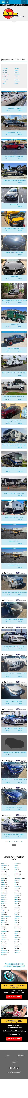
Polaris (15, 903)
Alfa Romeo (3, 865)
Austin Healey (4, 876)
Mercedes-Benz (17, 878)
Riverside (16, 72)
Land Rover (3, 952)
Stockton (16, 76)
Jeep (2, 937)
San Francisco (6, 74)
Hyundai (3, 924)
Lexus (2, 954)
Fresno (4, 81)
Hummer (3, 922)
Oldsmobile (16, 895)
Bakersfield (16, 74)
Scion (15, 920)
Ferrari (2, 903)
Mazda (15, 874)
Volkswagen (17, 944)
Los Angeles (5, 68)
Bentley (3, 878)
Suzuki (15, 933)
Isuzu (2, 933)
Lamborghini (4, 950)
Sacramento (5, 79)
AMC (2, 867)
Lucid (15, 867)
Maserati (16, 871)
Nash (15, 890)
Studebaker (16, 927)
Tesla (15, 935)
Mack (15, 869)
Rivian (15, 914)
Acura (2, 863)
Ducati (2, 901)
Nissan (15, 893)
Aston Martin (4, 869)
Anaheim (16, 70)
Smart (15, 924)
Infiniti (2, 929)
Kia (2, 948)
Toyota (15, 937)
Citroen (2, 890)
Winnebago (16, 950)
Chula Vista (16, 81)
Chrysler (3, 888)
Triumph (16, 939)
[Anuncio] (14, 39)
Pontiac (16, 907)
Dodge (2, 899)
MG (15, 882)
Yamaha (16, 952)
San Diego (5, 70)
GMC (2, 914)
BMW (2, 880)
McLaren (16, 876)
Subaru (16, 929)
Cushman (3, 893)
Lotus (15, 865)
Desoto (2, 897)
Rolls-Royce (17, 916)
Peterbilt (16, 899)
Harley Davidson (5, 916)
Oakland (4, 83)
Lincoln (16, 863)
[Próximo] (14, 845)
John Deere (3, 939)
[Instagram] (10, 1068)
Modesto (16, 79)
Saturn (15, 918)
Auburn (2, 871)
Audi (2, 874)
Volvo (15, 946)
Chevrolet (3, 886)
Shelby (15, 922)
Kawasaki (3, 944)
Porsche (16, 910)
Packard (16, 897)
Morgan (16, 888)
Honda (2, 918)
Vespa (15, 941)
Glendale (16, 83)
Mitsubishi (16, 886)
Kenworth (3, 946)
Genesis (3, 912)
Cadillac (3, 884)
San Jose (5, 72)
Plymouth (16, 901)
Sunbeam (16, 931)
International (4, 931)
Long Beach (5, 76)
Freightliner (3, 910)
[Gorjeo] (14, 1068)
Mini (15, 884)
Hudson (3, 920)
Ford (2, 907)
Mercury (16, 880)
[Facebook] (17, 1068)
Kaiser (2, 941)
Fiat (2, 905)
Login (24, 1)
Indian (2, 927)
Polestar (16, 905)
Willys (15, 948)
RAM (15, 912)
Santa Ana (16, 68)
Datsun (2, 895)
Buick (2, 882)
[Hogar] (14, 13)
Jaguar (2, 935)
